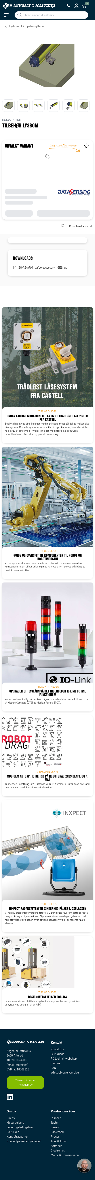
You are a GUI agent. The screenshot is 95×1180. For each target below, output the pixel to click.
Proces (55, 1136)
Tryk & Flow (58, 1141)
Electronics (58, 1150)
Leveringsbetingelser (20, 1127)
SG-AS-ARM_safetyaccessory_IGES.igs (42, 267)
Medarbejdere (15, 1123)
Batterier (56, 1146)
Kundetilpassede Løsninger (24, 1141)
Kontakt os (58, 1049)
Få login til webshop (64, 1058)
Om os (11, 1118)
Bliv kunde (57, 1054)
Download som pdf (81, 226)
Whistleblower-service (65, 1072)
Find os (55, 1063)
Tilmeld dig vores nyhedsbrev (25, 1083)
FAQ (53, 1068)
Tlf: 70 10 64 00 (17, 1060)
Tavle (54, 1123)
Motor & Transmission (65, 1155)
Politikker (13, 1132)
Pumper (56, 1118)
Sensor (55, 1127)
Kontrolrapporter (17, 1136)
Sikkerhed (57, 1132)
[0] (84, 6)
